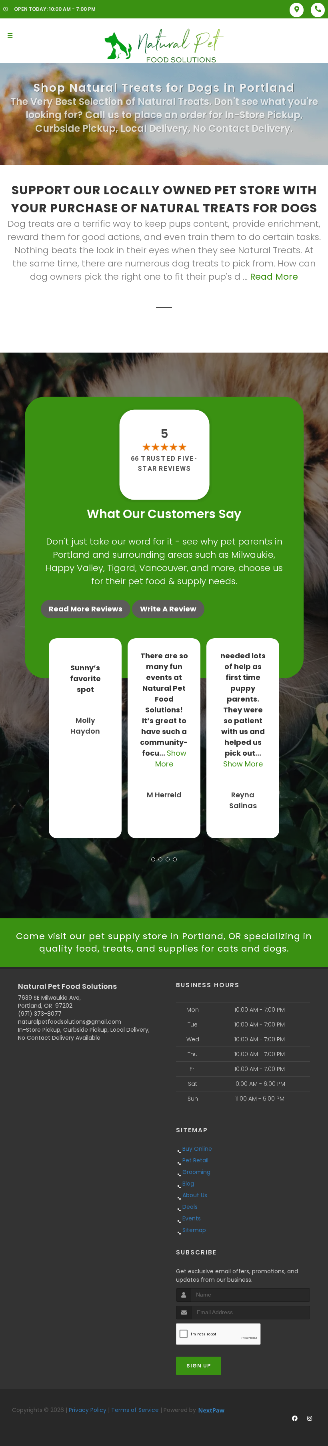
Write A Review (168, 609)
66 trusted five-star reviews (164, 463)
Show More (243, 764)
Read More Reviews (85, 609)
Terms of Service (135, 1410)
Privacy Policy (87, 1410)
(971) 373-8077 (40, 1014)
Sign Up (198, 1365)
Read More (274, 276)
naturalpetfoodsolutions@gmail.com (69, 1022)
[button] (153, 859)
